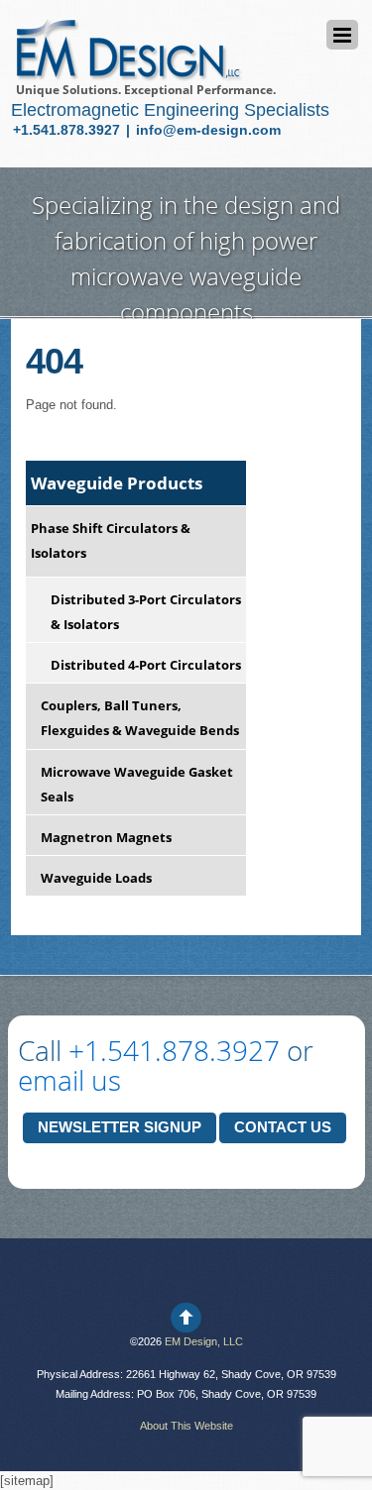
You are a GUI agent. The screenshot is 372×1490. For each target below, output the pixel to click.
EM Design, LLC (204, 1341)
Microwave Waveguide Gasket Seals (137, 784)
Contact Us (282, 1126)
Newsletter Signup (119, 1126)
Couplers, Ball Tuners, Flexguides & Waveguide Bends (140, 717)
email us (69, 1080)
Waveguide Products (116, 483)
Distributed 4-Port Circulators (146, 665)
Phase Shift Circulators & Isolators (110, 540)
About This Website (186, 1426)
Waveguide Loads (96, 878)
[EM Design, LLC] (127, 72)
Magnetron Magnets (106, 837)
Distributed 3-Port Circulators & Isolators (146, 611)
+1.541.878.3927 (68, 130)
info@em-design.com (208, 130)
